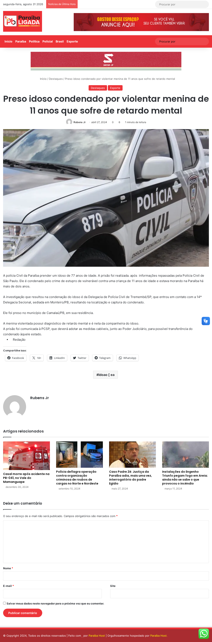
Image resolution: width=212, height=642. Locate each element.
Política (34, 41)
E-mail (8, 585)
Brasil (60, 41)
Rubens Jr (79, 122)
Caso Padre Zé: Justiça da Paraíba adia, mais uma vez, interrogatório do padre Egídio (130, 478)
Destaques (56, 78)
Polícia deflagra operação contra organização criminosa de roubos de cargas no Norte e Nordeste (77, 478)
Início (8, 41)
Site (113, 585)
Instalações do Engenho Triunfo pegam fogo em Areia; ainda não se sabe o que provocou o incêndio (185, 478)
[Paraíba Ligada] (22, 21)
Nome (8, 568)
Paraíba (20, 41)
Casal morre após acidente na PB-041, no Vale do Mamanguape (26, 478)
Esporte (72, 41)
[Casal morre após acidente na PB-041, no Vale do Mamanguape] (26, 455)
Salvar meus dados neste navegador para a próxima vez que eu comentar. (55, 603)
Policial (47, 41)
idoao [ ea (106, 375)
